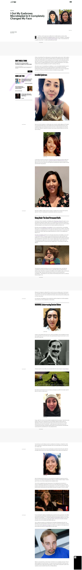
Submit (30, 71)
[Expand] (75, 556)
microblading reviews (51, 37)
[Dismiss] (80, 556)
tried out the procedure (53, 38)
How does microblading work (40, 234)
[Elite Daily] (13, 2)
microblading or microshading (46, 227)
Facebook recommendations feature (56, 517)
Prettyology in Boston (58, 221)
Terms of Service (28, 67)
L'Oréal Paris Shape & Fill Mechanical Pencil (57, 159)
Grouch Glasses (66, 368)
